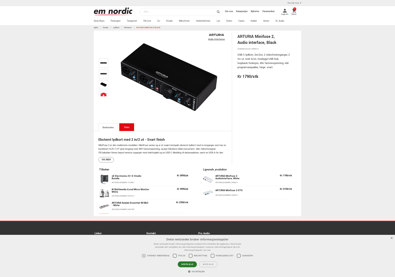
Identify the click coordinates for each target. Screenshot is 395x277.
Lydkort (116, 28)
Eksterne (127, 28)
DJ (158, 21)
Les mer (207, 250)
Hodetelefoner (203, 21)
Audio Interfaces (216, 39)
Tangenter (132, 21)
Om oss (229, 11)
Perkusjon (116, 21)
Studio (169, 21)
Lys (218, 21)
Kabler (254, 21)
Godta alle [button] (187, 264)
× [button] (391, 238)
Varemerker (268, 11)
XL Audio (279, 21)
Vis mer (106, 159)
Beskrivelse (108, 127)
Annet (266, 21)
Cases (241, 21)
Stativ (229, 21)
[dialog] (197, 256)
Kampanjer (242, 11)
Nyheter (255, 11)
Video (126, 127)
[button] (197, 271)
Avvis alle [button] (208, 264)
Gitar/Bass (99, 21)
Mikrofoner (184, 21)
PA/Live (147, 21)
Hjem (96, 28)
